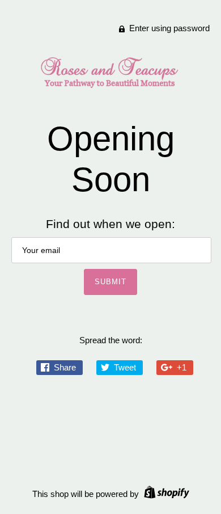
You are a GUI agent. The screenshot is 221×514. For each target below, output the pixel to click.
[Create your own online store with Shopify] (165, 494)
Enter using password (168, 28)
